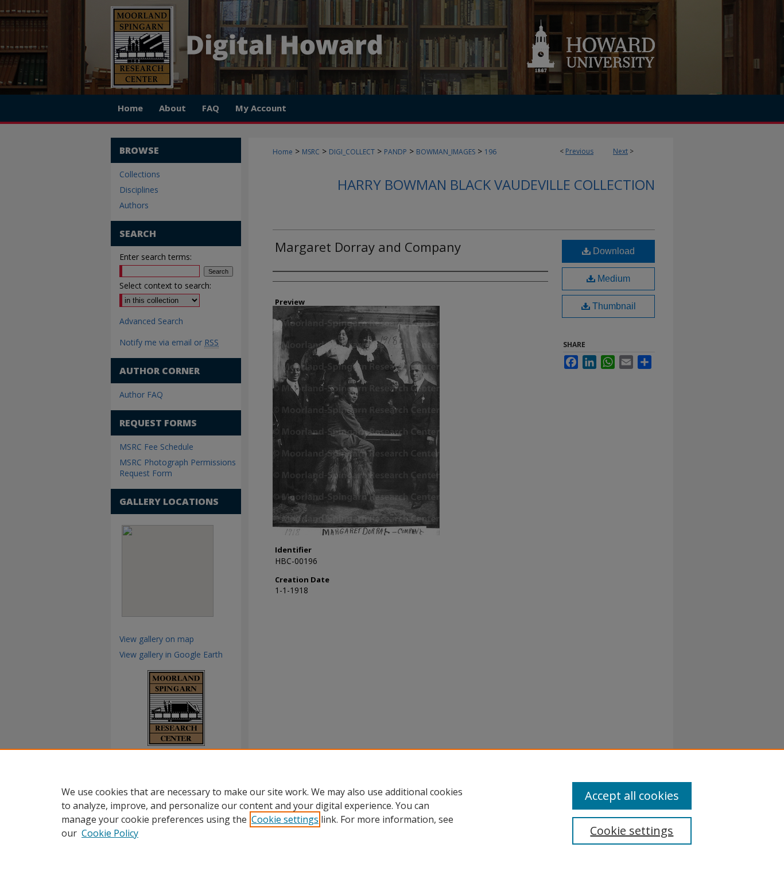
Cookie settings (285, 819)
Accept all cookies (632, 795)
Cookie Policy (109, 833)
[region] (392, 812)
